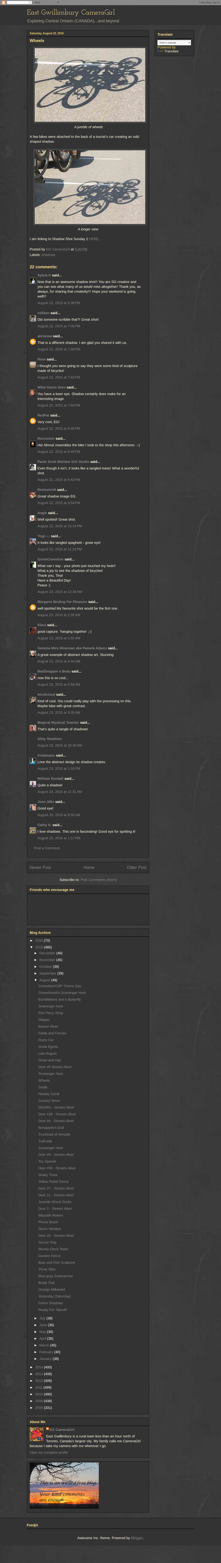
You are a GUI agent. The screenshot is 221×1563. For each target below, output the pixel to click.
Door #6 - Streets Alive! (56, 1121)
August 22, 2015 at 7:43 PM (58, 377)
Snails (42, 1087)
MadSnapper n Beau (53, 671)
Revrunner (46, 438)
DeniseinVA (46, 490)
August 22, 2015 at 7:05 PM (58, 326)
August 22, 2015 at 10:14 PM (59, 526)
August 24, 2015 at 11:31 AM (59, 792)
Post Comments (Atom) (99, 880)
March (44, 1345)
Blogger (137, 1538)
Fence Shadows (50, 1303)
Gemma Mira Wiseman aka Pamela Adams (72, 648)
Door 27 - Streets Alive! (56, 1188)
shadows (48, 255)
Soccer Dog (47, 1242)
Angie (42, 513)
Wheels (44, 1080)
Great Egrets (48, 1047)
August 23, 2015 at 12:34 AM (59, 592)
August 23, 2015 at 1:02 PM (58, 768)
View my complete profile (49, 1452)
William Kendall (50, 778)
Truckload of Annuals (54, 1134)
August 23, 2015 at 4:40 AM (58, 661)
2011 (39, 1387)
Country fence (49, 1101)
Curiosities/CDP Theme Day (59, 986)
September (48, 973)
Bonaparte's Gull (51, 1128)
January (46, 1359)
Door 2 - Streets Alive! (55, 1208)
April (43, 1338)
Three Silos (47, 1269)
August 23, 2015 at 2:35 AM (58, 615)
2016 (39, 940)
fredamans (46, 755)
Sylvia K (44, 275)
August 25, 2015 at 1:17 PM (58, 838)
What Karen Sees (51, 387)
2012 (39, 1381)
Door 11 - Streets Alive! (56, 1195)
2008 (39, 1408)
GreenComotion (50, 559)
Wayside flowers (50, 1215)
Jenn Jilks (45, 802)
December (47, 953)
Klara (41, 625)
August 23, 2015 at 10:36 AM (59, 745)
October (46, 966)
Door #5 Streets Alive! (55, 1067)
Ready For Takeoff (52, 1310)
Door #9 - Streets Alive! (56, 1155)
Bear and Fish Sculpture (56, 1262)
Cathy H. (44, 825)
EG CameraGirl (62, 1430)
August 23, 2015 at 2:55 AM (58, 638)
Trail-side (45, 1141)
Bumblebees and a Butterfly (59, 999)
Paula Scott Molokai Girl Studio (63, 462)
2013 (39, 1374)
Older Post (136, 867)
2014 (39, 1367)
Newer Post (40, 867)
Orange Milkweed (51, 1289)
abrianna (44, 336)
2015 (39, 947)
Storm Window (49, 1229)
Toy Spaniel (47, 1161)
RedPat (43, 415)
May (43, 1332)
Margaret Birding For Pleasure (62, 602)
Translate (171, 51)
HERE (93, 239)
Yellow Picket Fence (53, 1181)
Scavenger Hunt (50, 1006)
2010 (39, 1394)
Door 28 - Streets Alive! (56, 1235)
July (42, 1318)
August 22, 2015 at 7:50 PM (58, 405)
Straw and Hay (49, 1060)
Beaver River (48, 1026)
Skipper (44, 1020)
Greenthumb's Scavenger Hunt (62, 993)
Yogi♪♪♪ (43, 536)
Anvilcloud (46, 694)
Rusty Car (46, 1040)
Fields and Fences (52, 1033)
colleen (43, 313)
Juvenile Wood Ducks (54, 1202)
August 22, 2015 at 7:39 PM (58, 349)
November (47, 960)
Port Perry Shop (50, 1013)
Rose (41, 359)
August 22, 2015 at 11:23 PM (59, 549)
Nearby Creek (49, 1094)
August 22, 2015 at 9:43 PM (58, 480)
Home (89, 867)
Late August (47, 1053)
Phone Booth (48, 1222)
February (46, 1352)
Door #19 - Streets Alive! (57, 1114)
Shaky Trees (47, 1175)
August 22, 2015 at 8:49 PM (58, 452)
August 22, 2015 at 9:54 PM (58, 503)
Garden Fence (49, 1256)
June (43, 1325)
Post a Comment (47, 848)
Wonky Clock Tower (53, 1249)
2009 (39, 1401)
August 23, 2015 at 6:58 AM (58, 684)
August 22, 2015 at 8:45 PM (58, 428)
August (45, 980)
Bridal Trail (46, 1283)
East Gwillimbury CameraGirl (71, 12)
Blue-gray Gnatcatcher (55, 1276)
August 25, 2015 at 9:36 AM (58, 815)
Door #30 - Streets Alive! (57, 1168)
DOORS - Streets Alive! (56, 1107)
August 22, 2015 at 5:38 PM (58, 303)
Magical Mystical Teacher (58, 722)
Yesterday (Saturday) (54, 1296)
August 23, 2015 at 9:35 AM (58, 712)
